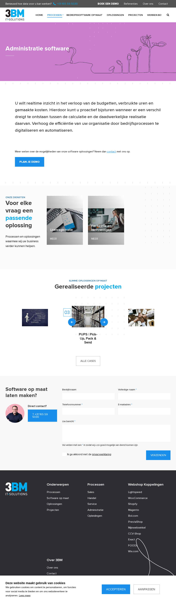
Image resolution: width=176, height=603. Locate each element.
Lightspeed (135, 492)
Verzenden (158, 455)
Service (92, 504)
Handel (91, 498)
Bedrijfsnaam (69, 389)
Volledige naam (126, 389)
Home (39, 14)
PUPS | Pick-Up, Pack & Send (88, 338)
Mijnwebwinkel (137, 527)
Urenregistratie (61, 230)
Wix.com (133, 551)
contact (111, 151)
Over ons (148, 3)
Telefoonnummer (71, 404)
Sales (90, 492)
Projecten (135, 14)
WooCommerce (138, 498)
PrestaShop (135, 522)
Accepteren (116, 589)
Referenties (131, 3)
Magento (133, 510)
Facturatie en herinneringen (101, 228)
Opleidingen (94, 516)
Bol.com (133, 516)
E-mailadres (124, 404)
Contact (163, 3)
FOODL (133, 545)
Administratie (95, 510)
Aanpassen (146, 589)
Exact (131, 539)
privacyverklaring (101, 454)
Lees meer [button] (25, 595)
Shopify (132, 504)
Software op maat (58, 498)
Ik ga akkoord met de (89, 454)
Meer (53, 238)
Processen (54, 14)
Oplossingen (115, 14)
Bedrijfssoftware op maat (84, 14)
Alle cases (88, 361)
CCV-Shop (134, 533)
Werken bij (154, 14)
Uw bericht (68, 421)
